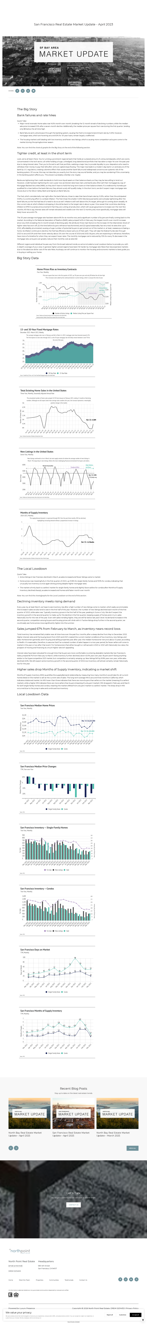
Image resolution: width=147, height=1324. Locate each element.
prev (10, 1148)
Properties (39, 1280)
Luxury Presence (27, 1308)
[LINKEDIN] (131, 1279)
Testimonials (69, 1280)
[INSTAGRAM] (126, 1279)
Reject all (110, 1315)
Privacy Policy (132, 1308)
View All (132, 1148)
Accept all (135, 1315)
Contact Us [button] (73, 1205)
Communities (54, 1280)
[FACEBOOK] (120, 1279)
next (16, 1148)
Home (10, 1280)
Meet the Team (24, 1280)
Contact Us (83, 1280)
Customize (122, 1315)
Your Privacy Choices (74, 1321)
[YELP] (136, 1279)
